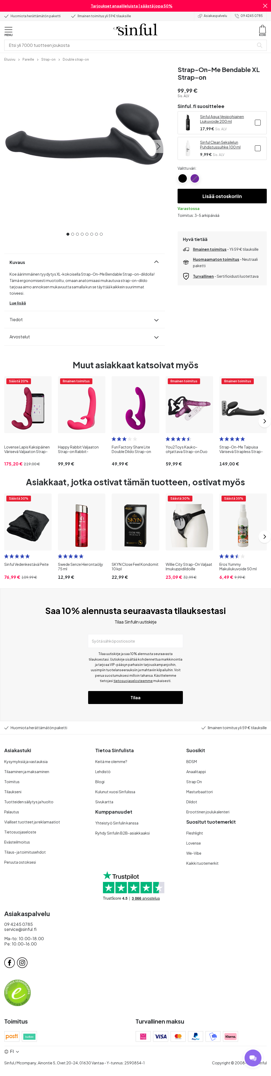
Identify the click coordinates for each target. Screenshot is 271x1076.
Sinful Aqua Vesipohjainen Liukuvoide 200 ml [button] (222, 119)
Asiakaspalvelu (215, 16)
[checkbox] (258, 122)
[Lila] (195, 178)
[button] (265, 6)
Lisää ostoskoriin (222, 196)
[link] (9, 59)
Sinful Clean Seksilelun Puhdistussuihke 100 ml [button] (220, 144)
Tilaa (135, 697)
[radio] (114, 439)
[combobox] (130, 45)
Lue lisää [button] (18, 303)
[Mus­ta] (183, 178)
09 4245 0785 (252, 16)
